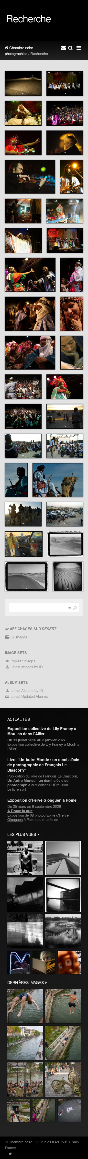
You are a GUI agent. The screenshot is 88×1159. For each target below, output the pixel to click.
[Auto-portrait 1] (25, 931)
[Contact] (63, 47)
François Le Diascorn (60, 775)
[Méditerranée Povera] (63, 858)
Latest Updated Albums (29, 696)
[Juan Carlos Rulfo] (69, 962)
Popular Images (23, 660)
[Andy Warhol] (44, 962)
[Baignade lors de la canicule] (25, 1006)
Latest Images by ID (26, 666)
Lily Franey (54, 744)
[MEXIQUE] (25, 858)
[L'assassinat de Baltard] (25, 894)
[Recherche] (70, 47)
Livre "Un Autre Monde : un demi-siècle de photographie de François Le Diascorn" (43, 765)
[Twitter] (10, 1153)
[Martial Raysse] (18, 962)
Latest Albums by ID (26, 690)
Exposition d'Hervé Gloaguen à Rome (42, 800)
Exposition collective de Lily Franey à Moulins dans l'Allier (41, 731)
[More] (38, 834)
